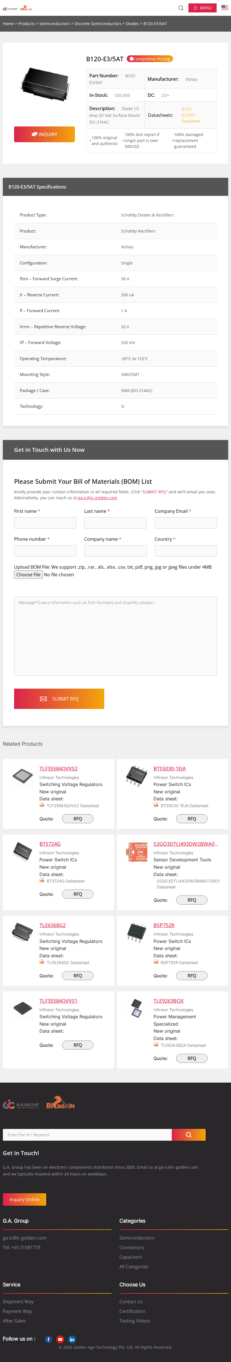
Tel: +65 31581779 (21, 1247)
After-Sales (14, 1321)
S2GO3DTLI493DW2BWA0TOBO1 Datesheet (188, 884)
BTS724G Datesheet (66, 881)
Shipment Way (18, 1302)
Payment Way (17, 1311)
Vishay (191, 79)
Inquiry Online (24, 1199)
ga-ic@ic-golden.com (97, 497)
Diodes (132, 23)
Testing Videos (134, 1321)
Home (8, 23)
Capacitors (130, 1257)
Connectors (131, 1247)
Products (26, 23)
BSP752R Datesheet (179, 962)
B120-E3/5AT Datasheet (187, 115)
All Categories (133, 1267)
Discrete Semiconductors (97, 23)
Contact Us (131, 1302)
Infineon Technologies (59, 777)
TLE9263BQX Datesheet (183, 1045)
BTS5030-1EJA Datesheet (184, 805)
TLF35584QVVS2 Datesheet (73, 805)
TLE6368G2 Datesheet (68, 962)
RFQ (78, 819)
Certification (132, 1311)
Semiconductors (54, 23)
